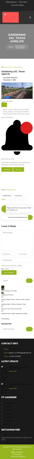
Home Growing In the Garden (9, 291)
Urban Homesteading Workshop (17, 217)
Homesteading (5, 318)
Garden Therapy (7, 406)
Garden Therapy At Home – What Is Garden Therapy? (15, 299)
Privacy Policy (23, 2)
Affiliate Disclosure (11, 2)
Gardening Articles (8, 417)
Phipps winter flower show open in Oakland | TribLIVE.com (19, 209)
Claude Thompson (11, 77)
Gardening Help (7, 410)
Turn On (18, 169)
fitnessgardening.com (12, 349)
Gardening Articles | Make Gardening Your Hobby (14, 313)
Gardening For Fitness (7, 295)
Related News (7, 195)
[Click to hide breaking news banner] (4, 104)
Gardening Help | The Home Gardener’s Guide (13, 304)
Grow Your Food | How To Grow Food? (11, 309)
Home (11, 47)
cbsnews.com (11, 190)
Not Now (7, 169)
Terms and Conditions (17, 5)
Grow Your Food (7, 413)
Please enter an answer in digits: (11, 265)
